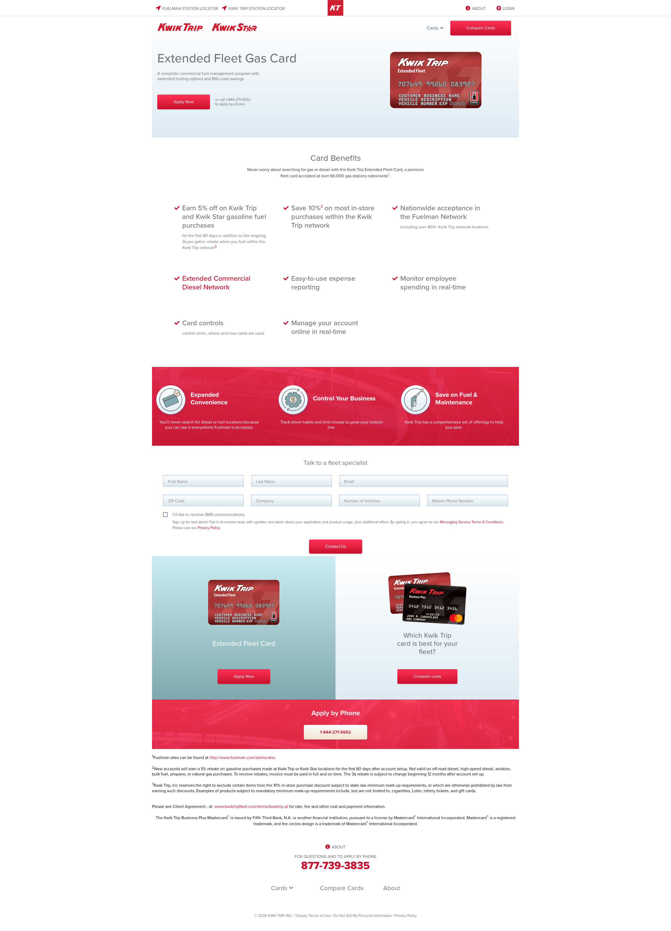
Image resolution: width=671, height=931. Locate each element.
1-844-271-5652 (335, 732)
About (391, 888)
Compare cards (427, 676)
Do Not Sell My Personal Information (362, 915)
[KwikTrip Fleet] (204, 28)
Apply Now (184, 101)
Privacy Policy (209, 528)
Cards (433, 28)
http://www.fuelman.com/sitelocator (242, 757)
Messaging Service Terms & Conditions (471, 522)
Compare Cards (481, 28)
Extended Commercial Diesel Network (216, 282)
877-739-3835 (335, 865)
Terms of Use (320, 915)
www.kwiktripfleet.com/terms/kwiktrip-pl (251, 806)
